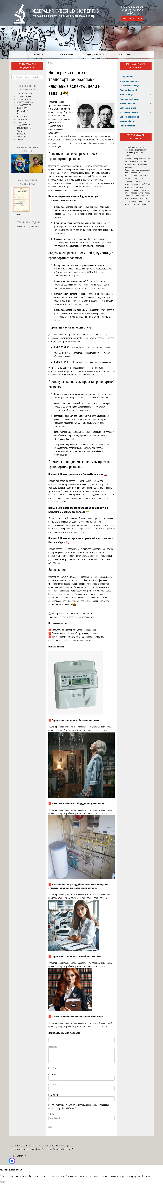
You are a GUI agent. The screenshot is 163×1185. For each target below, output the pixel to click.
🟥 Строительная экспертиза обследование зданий (72, 630)
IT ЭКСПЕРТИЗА (23, 122)
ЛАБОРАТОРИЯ (22, 108)
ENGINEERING (22, 119)
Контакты (124, 54)
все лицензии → (18, 214)
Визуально (51, 1046)
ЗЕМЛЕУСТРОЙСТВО (24, 99)
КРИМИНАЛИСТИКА (24, 94)
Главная (38, 54)
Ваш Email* (53, 1068)
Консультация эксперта (136, 136)
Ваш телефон (54, 1084)
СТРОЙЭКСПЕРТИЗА (24, 96)
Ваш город (53, 1094)
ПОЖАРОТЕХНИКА (24, 128)
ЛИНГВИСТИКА (22, 111)
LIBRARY (51, 63)
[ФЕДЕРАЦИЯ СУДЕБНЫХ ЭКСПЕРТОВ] (17, 22)
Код (55, 1046)
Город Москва (126, 76)
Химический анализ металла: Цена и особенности (71, 617)
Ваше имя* (53, 1074)
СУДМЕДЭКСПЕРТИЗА (25, 102)
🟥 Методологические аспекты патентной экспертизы (75, 1016)
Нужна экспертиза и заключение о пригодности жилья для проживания (136, 150)
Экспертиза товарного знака (27, 227)
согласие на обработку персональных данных (77, 1105)
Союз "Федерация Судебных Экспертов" (54, 1149)
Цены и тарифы (95, 54)
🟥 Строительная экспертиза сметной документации (74, 956)
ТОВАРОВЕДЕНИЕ (23, 125)
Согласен (2, 1182)
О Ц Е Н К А (21, 114)
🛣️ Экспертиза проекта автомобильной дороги (70, 613)
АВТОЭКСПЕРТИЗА (24, 105)
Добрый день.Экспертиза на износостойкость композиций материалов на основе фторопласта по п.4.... (137, 176)
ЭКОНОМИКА (22, 117)
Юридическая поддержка (27, 65)
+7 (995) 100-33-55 (132, 10)
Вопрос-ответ (67, 54)
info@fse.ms (132, 13)
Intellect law (21, 136)
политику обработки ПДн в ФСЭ (63, 1108)
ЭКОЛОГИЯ (21, 131)
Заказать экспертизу (132, 18)
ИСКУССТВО (21, 134)
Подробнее (146, 1176)
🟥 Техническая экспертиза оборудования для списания (74, 633)
